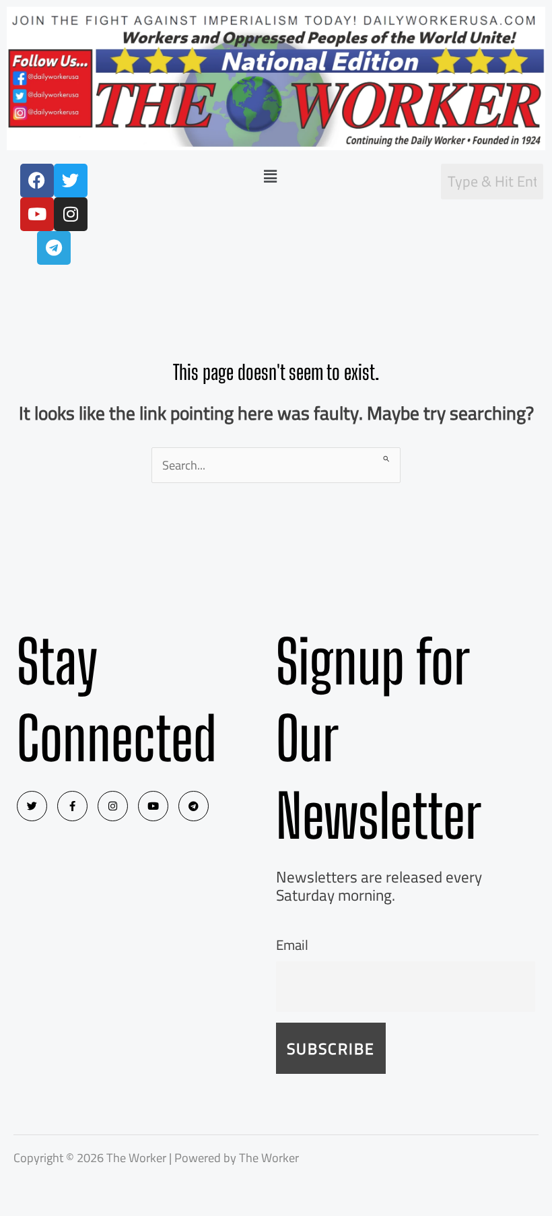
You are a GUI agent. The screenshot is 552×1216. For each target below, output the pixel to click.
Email (292, 945)
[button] (270, 176)
